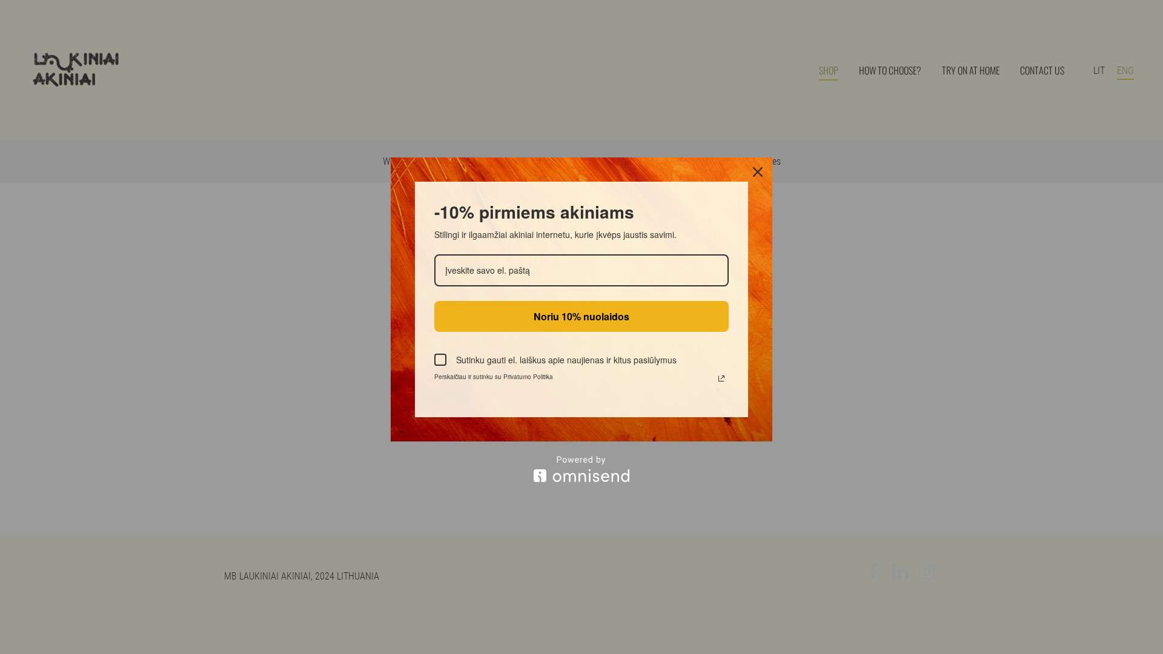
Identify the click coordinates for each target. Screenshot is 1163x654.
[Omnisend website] (581, 469)
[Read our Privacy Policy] (721, 378)
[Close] (757, 172)
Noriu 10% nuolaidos (581, 316)
